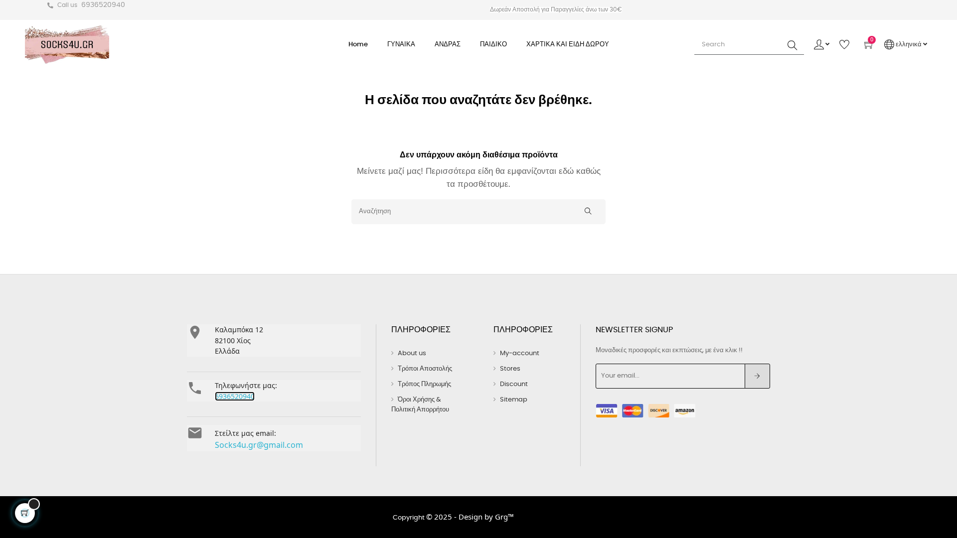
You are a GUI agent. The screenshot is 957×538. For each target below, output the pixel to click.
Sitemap (513, 400)
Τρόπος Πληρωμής (424, 384)
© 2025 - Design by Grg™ (470, 517)
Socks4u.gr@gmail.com (259, 444)
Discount (514, 384)
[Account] (821, 45)
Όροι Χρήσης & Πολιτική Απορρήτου (420, 405)
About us (412, 353)
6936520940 (103, 4)
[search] (792, 45)
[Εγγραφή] (757, 376)
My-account (519, 353)
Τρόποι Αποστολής (425, 369)
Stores (510, 369)
